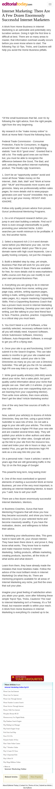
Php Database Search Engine (12, 721)
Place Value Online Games (11, 743)
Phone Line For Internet (10, 695)
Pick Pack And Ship (9, 732)
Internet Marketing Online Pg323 (17, 687)
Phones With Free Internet (11, 710)
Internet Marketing (17, 11)
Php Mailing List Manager (11, 725)
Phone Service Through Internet (13, 706)
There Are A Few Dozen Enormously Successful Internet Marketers (26, 15)
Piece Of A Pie (8, 736)
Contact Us (23, 785)
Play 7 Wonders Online (10, 747)
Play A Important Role (10, 755)
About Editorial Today (10, 785)
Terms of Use (33, 785)
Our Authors (27, 788)
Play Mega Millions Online (12, 762)
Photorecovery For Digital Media (13, 717)
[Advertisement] (27, 82)
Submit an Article (45, 785)
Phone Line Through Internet (12, 699)
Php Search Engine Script (11, 729)
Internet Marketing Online (15, 769)
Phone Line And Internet (11, 691)
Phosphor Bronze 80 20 (10, 714)
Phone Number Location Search (13, 703)
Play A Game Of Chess (10, 751)
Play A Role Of (8, 758)
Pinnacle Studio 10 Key (10, 740)
